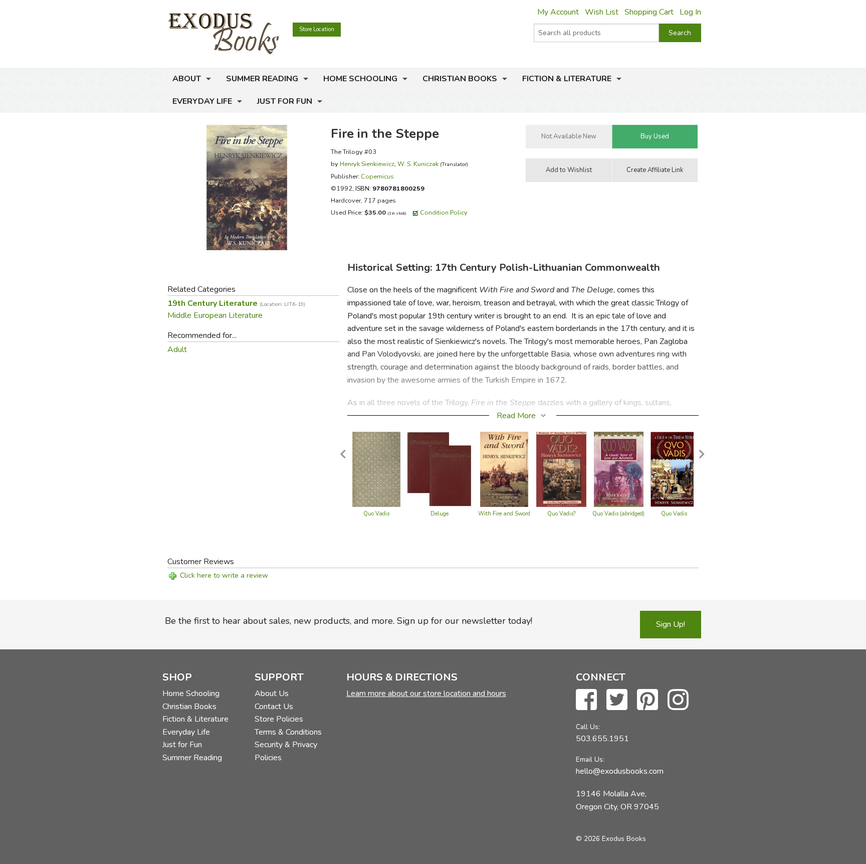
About (186, 78)
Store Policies (279, 719)
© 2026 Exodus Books (611, 838)
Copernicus (377, 176)
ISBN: (389, 188)
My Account (558, 12)
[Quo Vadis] (376, 468)
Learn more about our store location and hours (426, 693)
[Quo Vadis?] (561, 468)
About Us (272, 693)
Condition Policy (444, 212)
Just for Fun (284, 101)
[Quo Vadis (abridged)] (619, 468)
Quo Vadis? (561, 513)
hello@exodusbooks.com (620, 771)
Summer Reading (262, 78)
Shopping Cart (649, 12)
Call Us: (588, 727)
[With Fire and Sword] (504, 468)
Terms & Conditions (288, 732)
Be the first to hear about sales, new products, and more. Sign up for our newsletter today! (348, 621)
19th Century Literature (236, 303)
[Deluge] (439, 468)
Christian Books (459, 78)
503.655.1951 (602, 738)
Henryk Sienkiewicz (367, 163)
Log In (690, 12)
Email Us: (590, 759)
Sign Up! (670, 624)
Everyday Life (202, 101)
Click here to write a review (224, 575)
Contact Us (274, 706)
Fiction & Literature (566, 78)
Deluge (439, 513)
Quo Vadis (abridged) (618, 513)
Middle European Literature (215, 315)
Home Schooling (360, 78)
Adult (177, 349)
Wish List (601, 12)
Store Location (316, 29)
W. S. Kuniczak (418, 163)
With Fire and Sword (504, 513)
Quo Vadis (376, 513)
